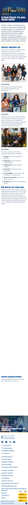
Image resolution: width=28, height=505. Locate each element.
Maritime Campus (7, 462)
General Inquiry (7, 448)
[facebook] (2, 442)
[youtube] (14, 442)
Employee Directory (7, 475)
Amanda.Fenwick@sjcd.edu (13, 392)
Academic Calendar (7, 470)
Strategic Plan (5, 14)
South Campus (6, 464)
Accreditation (5, 478)
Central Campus (7, 456)
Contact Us (6, 453)
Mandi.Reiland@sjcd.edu (12, 406)
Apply (20, 500)
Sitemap (3, 493)
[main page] (5, 2)
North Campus (6, 459)
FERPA (3, 497)
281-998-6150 (7, 445)
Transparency (5, 495)
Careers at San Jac (7, 481)
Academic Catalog (7, 473)
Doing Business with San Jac (10, 483)
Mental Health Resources (9, 486)
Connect (21, 494)
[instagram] (10, 442)
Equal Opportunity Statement (7, 503)
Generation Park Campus (10, 467)
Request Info (22, 497)
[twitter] (6, 442)
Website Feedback (8, 451)
